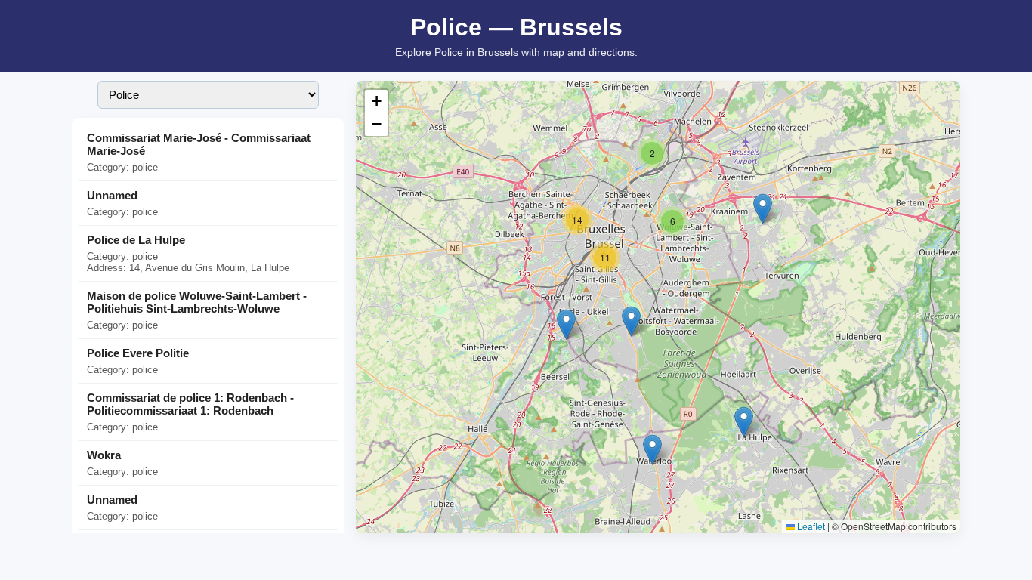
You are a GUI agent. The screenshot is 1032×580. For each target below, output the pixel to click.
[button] (652, 449)
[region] (658, 307)
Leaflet (810, 526)
